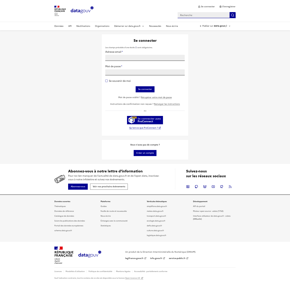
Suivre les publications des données (69, 220)
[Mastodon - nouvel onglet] (196, 187)
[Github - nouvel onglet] (222, 187)
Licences (58, 271)
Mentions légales (123, 271)
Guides (104, 206)
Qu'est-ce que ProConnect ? (143, 127)
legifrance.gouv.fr (134, 258)
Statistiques (106, 225)
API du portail (199, 206)
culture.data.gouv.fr (155, 230)
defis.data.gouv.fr (154, 225)
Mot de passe (113, 66)
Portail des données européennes (68, 225)
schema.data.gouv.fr (63, 230)
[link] (206, 7)
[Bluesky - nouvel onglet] (205, 187)
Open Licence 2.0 (132, 278)
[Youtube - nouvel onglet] (213, 187)
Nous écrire (172, 26)
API (70, 26)
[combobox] (207, 15)
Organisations (102, 26)
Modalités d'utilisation (75, 271)
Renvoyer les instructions (167, 104)
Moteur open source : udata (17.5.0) (208, 211)
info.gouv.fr (156, 258)
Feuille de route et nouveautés (114, 211)
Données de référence (64, 211)
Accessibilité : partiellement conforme (150, 271)
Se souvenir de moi (120, 81)
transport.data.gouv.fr (156, 216)
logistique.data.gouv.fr (156, 235)
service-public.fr (177, 258)
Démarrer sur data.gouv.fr (127, 26)
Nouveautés (155, 26)
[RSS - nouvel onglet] (230, 187)
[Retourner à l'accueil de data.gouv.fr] (82, 10)
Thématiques (60, 206)
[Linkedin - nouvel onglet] (188, 187)
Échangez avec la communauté (114, 220)
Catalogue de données (64, 216)
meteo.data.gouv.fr (155, 211)
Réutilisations (83, 26)
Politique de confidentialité (100, 271)
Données (58, 26)
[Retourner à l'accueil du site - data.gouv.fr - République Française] (89, 255)
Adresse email (114, 52)
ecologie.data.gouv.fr (156, 220)
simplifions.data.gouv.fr (157, 206)
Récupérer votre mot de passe (156, 97)
